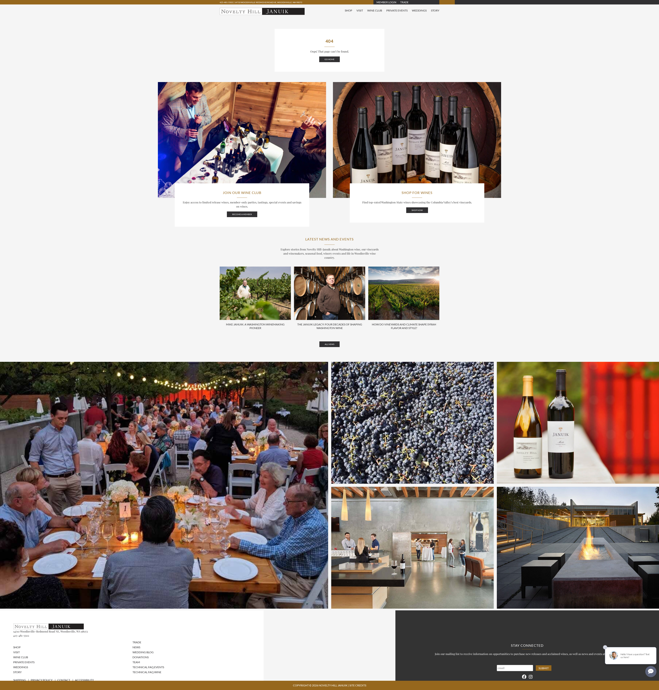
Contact (63, 680)
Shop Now (417, 210)
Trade (404, 2)
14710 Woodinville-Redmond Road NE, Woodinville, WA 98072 (268, 2)
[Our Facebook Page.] (524, 676)
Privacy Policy (42, 680)
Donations (140, 657)
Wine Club (374, 10)
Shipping (19, 680)
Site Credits (357, 685)
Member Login (386, 2)
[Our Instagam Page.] (531, 676)
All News (329, 344)
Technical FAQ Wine (146, 672)
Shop (348, 10)
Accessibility (84, 680)
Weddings (419, 10)
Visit (359, 10)
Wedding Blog (143, 652)
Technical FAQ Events (148, 667)
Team (136, 662)
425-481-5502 (226, 2)
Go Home (329, 59)
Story (435, 10)
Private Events (397, 10)
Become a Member (242, 214)
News (136, 647)
